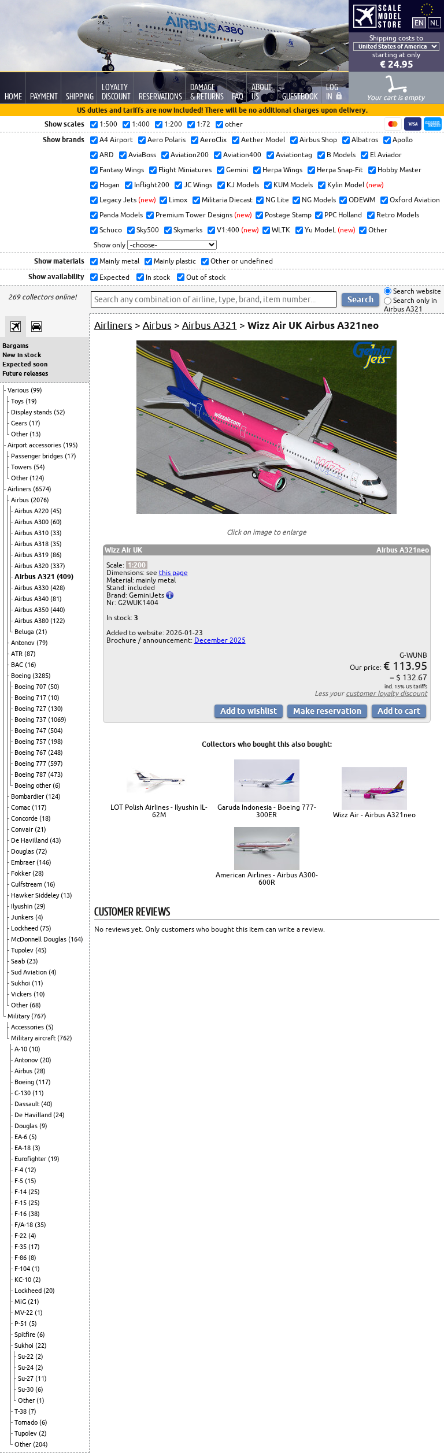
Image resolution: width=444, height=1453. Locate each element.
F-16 (21, 1213)
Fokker (21, 873)
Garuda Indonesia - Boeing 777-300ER (266, 810)
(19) (31, 401)
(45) (56, 510)
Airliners (20, 488)
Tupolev (23, 950)
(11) (37, 983)
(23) (32, 961)
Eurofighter (31, 1158)
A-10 (21, 1049)
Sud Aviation (30, 972)
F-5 (19, 1180)
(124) (37, 478)
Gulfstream (27, 884)
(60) (56, 521)
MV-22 (24, 1312)
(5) (50, 1027)
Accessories (28, 1027)
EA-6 (21, 1136)
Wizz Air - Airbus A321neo (374, 814)
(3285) (41, 675)
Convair (23, 829)
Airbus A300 (32, 521)
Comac (21, 807)
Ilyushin (22, 906)
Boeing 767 (31, 752)
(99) (36, 390)
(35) (56, 543)
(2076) (40, 499)
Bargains (15, 345)
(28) (38, 873)
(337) (57, 565)
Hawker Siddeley (36, 895)
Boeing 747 (31, 730)
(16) (30, 664)
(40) (47, 1103)
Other (20, 434)
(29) (40, 906)
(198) (55, 741)
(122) (57, 620)
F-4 (19, 1169)
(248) (55, 752)
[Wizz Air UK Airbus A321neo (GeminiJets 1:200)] (266, 511)
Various (19, 390)
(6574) (42, 488)
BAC (18, 664)
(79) (42, 642)
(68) (35, 1005)
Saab (19, 961)
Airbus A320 (32, 565)
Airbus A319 (32, 554)
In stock (157, 277)
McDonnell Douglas (39, 939)
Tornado (26, 1422)
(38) (34, 1213)
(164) (75, 939)
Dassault (27, 1103)
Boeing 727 (31, 708)
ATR (17, 653)
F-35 (21, 1246)
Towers (22, 467)
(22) (41, 1345)
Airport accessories (35, 445)
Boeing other (33, 785)
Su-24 (26, 1367)
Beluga (25, 631)
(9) (43, 1125)
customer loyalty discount (386, 693)
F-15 (21, 1202)
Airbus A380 (32, 620)
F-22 (21, 1235)
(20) (45, 1060)
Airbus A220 (32, 510)
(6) (57, 785)
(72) (41, 851)
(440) (57, 609)
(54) (39, 467)
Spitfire (25, 1334)
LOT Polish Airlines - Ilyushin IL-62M (159, 810)
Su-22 (26, 1356)
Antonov (23, 642)
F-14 (21, 1191)
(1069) (57, 719)
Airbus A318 (32, 543)
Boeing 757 (31, 741)
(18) (45, 818)
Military (19, 1016)
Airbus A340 (32, 598)
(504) (55, 730)
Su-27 (26, 1378)
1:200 (136, 565)
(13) (35, 434)
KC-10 (23, 1279)
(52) (59, 412)
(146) (43, 862)
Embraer (23, 862)
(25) (34, 1191)
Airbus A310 (32, 532)
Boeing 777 (31, 763)
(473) (55, 774)
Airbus (21, 499)
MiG (21, 1301)
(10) (54, 697)
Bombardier (28, 796)
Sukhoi (21, 983)
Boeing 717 (31, 697)
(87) (30, 653)
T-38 (21, 1411)
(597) (55, 763)
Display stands (32, 412)
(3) (36, 1147)
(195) (70, 445)
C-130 (23, 1092)
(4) (39, 917)
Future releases (25, 373)
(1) (36, 1268)
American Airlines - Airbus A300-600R (267, 878)
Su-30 (26, 1389)
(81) (56, 598)
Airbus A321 (35, 576)
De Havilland (30, 840)
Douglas (23, 851)
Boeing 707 (31, 686)
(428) (57, 587)
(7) (32, 1411)
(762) (64, 1038)
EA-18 (23, 1147)
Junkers (23, 917)
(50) (54, 686)
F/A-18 (24, 1224)
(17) (34, 423)
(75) (45, 928)
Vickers (22, 994)
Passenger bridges (38, 456)
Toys (18, 401)
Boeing (21, 675)
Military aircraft (34, 1038)
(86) (56, 554)
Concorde (25, 818)
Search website (416, 291)
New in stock (21, 354)
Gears (20, 423)
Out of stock (204, 277)
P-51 (21, 1323)
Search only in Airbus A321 (410, 305)
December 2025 (220, 640)
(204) (40, 1444)
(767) (38, 1016)
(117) (39, 807)
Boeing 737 (31, 719)
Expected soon (24, 364)
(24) (59, 1114)
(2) (37, 1279)
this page (173, 572)
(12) (30, 1169)
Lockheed (25, 928)
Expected (114, 277)
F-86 (21, 1257)
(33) (56, 532)
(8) (32, 1257)
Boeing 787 (31, 774)
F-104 (23, 1268)
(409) (65, 576)
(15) (30, 1180)
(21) (41, 631)
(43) (55, 840)
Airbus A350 (32, 609)
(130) (55, 708)
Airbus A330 (32, 587)
